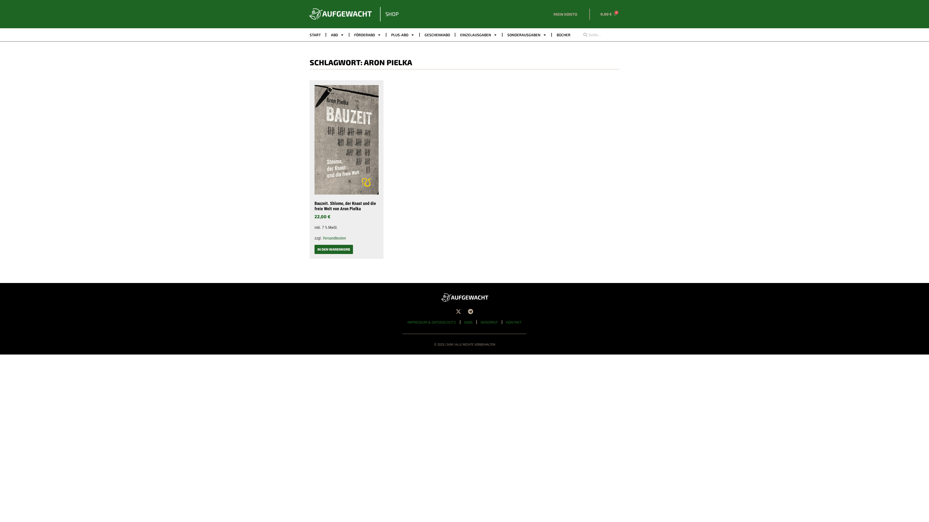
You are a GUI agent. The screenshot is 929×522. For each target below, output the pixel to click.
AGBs (468, 322)
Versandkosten (334, 238)
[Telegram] (470, 311)
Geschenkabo (437, 35)
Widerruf (489, 322)
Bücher (563, 35)
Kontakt (514, 322)
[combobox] (599, 35)
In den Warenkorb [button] (333, 249)
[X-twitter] (458, 311)
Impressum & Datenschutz (431, 322)
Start (315, 35)
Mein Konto (565, 14)
